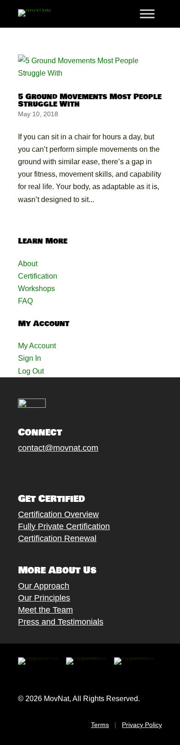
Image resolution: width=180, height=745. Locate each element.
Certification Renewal (57, 538)
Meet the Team (45, 609)
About (27, 264)
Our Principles (44, 597)
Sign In (29, 358)
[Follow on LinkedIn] (87, 469)
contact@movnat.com (58, 448)
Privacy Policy (142, 724)
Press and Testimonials (60, 621)
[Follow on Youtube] (69, 469)
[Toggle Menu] (147, 13)
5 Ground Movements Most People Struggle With (90, 100)
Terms (100, 724)
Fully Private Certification (64, 526)
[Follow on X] (32, 469)
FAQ (25, 301)
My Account (37, 346)
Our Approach (43, 585)
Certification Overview (58, 514)
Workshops (36, 288)
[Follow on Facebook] (13, 469)
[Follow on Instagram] (50, 469)
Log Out (31, 371)
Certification (37, 276)
